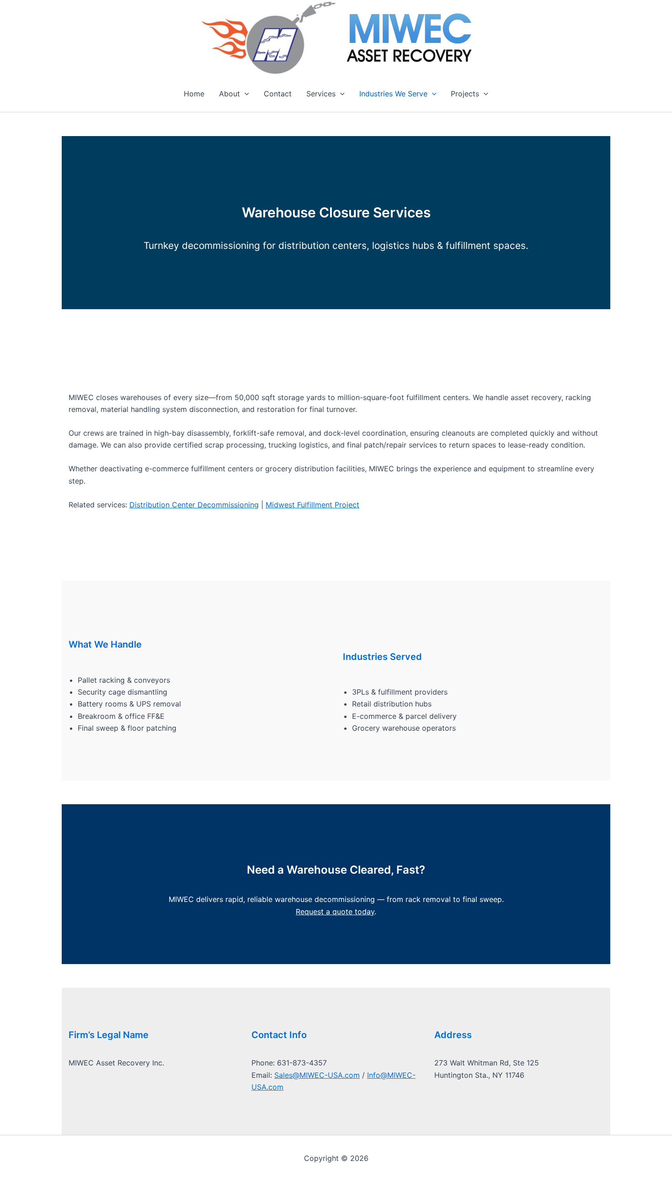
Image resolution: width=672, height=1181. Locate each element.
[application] (244, 93)
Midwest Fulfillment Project (312, 504)
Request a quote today (335, 911)
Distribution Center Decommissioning (194, 504)
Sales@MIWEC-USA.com (317, 1075)
